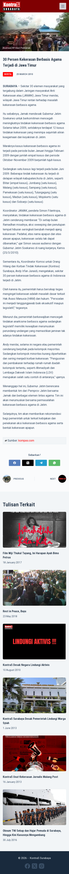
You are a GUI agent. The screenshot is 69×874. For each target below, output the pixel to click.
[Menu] (62, 6)
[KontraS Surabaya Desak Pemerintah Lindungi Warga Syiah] (34, 695)
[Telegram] (41, 463)
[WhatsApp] (54, 463)
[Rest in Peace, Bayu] (34, 588)
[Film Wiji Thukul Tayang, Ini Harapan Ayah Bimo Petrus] (34, 530)
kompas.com (26, 440)
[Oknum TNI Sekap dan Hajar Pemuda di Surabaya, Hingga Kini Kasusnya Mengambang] (34, 807)
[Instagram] (41, 866)
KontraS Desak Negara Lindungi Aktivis (26, 665)
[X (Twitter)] (28, 463)
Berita (8, 74)
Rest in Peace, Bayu (14, 611)
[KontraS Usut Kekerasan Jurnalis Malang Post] (34, 753)
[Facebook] (14, 463)
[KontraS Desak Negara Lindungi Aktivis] (34, 642)
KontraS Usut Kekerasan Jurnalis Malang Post (30, 777)
